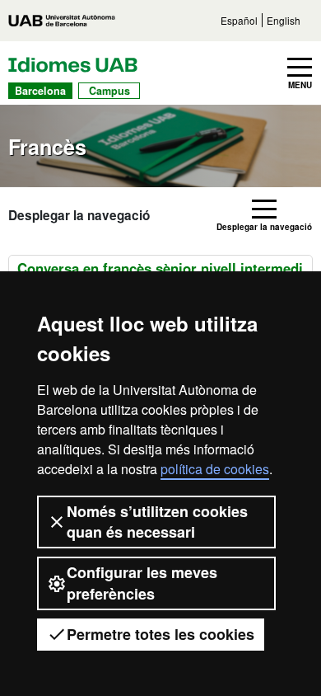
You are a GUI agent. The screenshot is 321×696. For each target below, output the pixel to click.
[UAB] (61, 20)
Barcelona (40, 90)
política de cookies (214, 468)
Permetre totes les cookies (160, 634)
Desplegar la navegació (79, 215)
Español (239, 20)
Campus (109, 90)
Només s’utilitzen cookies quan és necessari (157, 522)
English (283, 20)
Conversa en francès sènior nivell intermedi (160, 268)
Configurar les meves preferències (142, 583)
